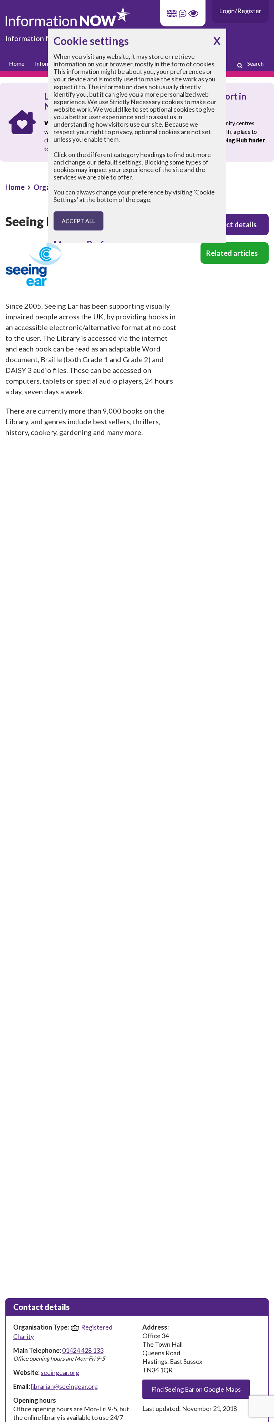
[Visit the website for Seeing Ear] (91, 264)
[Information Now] (137, 16)
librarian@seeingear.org (64, 1386)
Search (255, 63)
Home (16, 63)
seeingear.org (60, 1372)
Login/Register (240, 11)
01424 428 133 (82, 1350)
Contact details (231, 224)
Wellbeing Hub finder (236, 140)
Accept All (78, 220)
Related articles (232, 253)
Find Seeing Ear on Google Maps (196, 1389)
